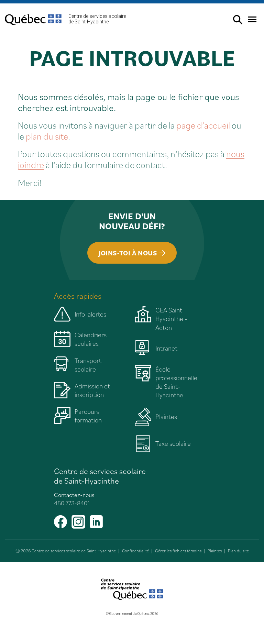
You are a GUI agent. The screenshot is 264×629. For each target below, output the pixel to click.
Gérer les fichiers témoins (178, 551)
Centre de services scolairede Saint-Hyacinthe (97, 18)
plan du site (47, 136)
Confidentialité (135, 551)
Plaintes (215, 551)
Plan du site (238, 551)
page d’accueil (203, 125)
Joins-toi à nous (128, 253)
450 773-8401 (72, 503)
